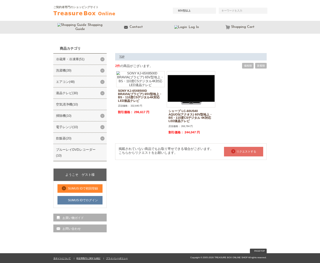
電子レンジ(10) (67, 127)
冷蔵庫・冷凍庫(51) (70, 59)
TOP (122, 56)
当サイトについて (62, 258)
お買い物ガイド (73, 217)
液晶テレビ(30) (67, 93)
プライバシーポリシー (117, 258)
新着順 (261, 65)
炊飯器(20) (63, 138)
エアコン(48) (65, 82)
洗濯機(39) (63, 70)
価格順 (248, 65)
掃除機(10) (63, 115)
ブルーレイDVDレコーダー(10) (76, 152)
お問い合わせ (71, 228)
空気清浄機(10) (67, 104)
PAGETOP (259, 251)
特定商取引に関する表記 (88, 258)
